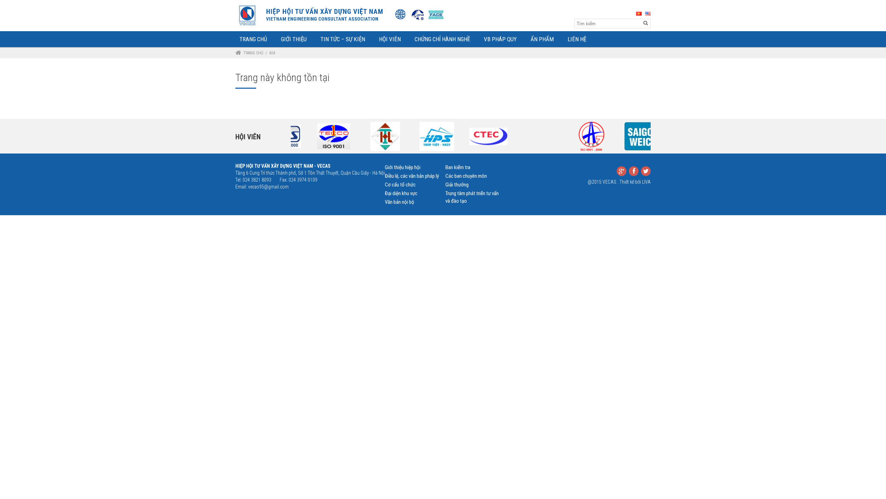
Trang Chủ (253, 39)
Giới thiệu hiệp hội (403, 167)
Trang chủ (253, 53)
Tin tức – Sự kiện (342, 39)
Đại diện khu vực (401, 193)
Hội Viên (390, 39)
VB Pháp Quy (500, 39)
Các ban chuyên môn (466, 176)
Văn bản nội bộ (399, 202)
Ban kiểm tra (457, 167)
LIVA (646, 182)
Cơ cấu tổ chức (400, 185)
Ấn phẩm (542, 39)
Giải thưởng (457, 185)
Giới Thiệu (294, 39)
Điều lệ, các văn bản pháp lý (412, 176)
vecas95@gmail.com (268, 187)
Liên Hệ (577, 39)
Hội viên (248, 137)
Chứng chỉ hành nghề (442, 39)
